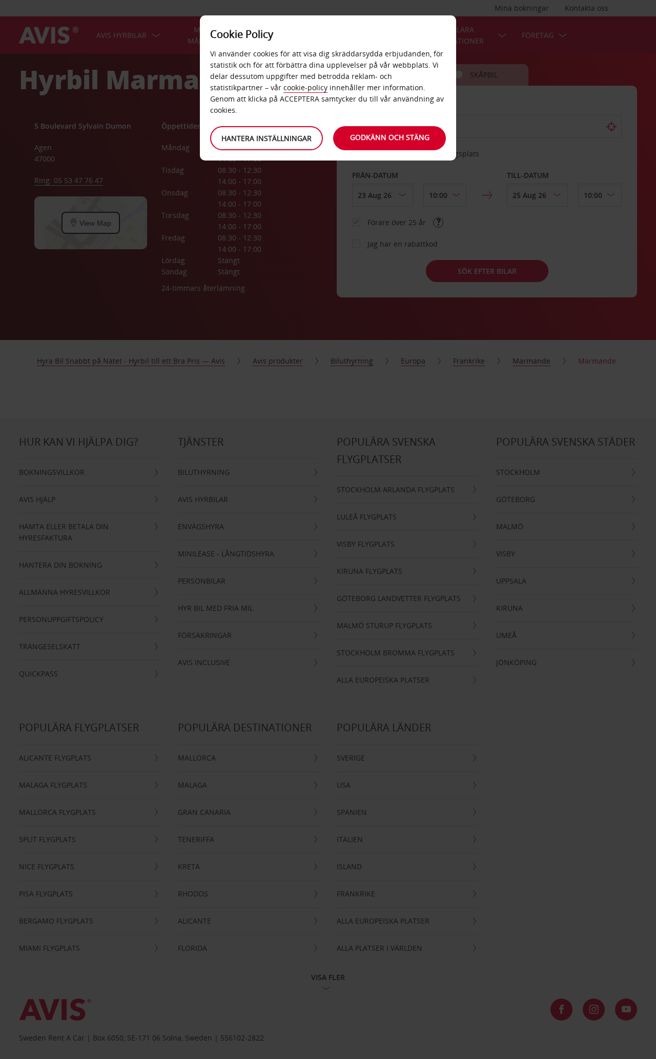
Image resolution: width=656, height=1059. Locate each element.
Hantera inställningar (266, 138)
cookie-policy (305, 87)
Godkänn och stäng (389, 137)
